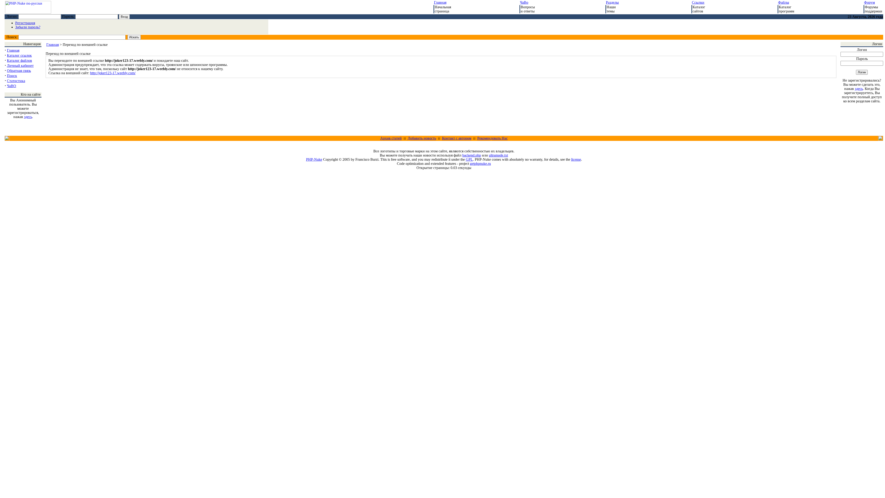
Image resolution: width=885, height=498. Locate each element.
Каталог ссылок (19, 55)
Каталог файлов (19, 60)
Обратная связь (19, 71)
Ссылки (698, 2)
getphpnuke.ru (480, 164)
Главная (440, 2)
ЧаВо (524, 2)
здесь (28, 117)
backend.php (471, 155)
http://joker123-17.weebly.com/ (113, 73)
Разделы (612, 2)
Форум (869, 2)
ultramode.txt (498, 155)
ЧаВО (11, 86)
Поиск (12, 76)
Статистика (16, 81)
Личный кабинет (20, 66)
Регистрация (25, 23)
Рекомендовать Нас (492, 138)
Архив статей (391, 138)
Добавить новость (422, 138)
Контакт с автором (456, 138)
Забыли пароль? (27, 27)
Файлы (783, 2)
